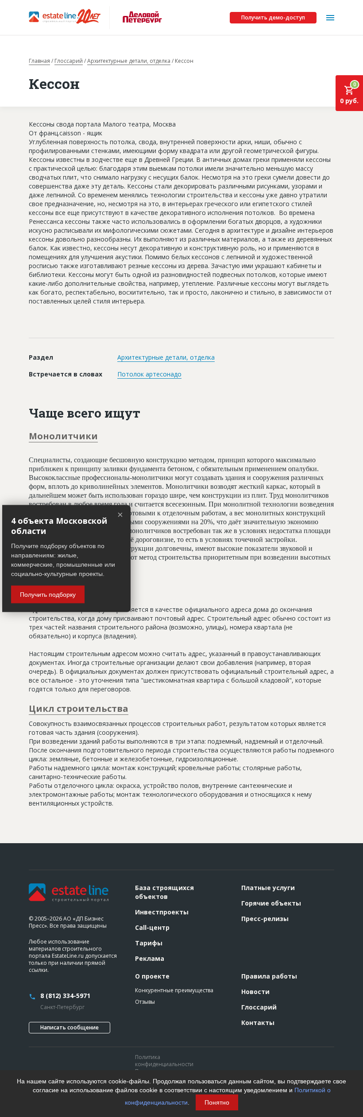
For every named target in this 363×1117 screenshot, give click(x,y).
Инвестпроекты (162, 912)
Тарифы (148, 943)
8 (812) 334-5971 (65, 995)
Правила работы (269, 976)
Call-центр (152, 927)
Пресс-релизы (265, 918)
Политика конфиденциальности (164, 1060)
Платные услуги (268, 887)
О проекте (152, 976)
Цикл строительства (78, 708)
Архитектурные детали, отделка (128, 61)
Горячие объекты (271, 903)
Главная (39, 61)
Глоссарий (68, 61)
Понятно (217, 1102)
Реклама (149, 958)
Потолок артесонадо (149, 374)
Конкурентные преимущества (174, 990)
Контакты (257, 1022)
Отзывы (145, 1002)
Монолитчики (63, 436)
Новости (255, 991)
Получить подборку (48, 594)
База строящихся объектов (164, 892)
